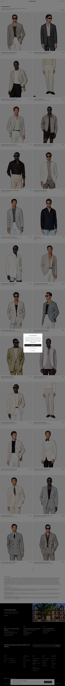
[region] (32, 343)
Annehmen (33, 345)
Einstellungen (33, 350)
